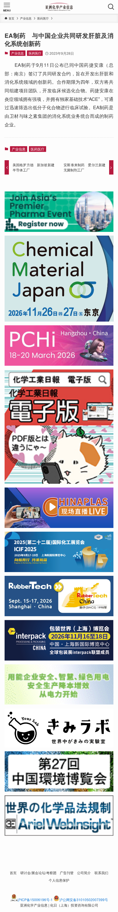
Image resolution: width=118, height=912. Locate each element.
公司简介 (84, 872)
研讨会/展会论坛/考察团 (38, 872)
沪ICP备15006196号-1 (35, 899)
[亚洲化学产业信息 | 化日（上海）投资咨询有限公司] (59, 7)
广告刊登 (67, 872)
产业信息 (17, 53)
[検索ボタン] (111, 7)
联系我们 (101, 872)
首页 (13, 872)
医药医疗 (35, 53)
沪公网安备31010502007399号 (83, 899)
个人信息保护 (59, 880)
